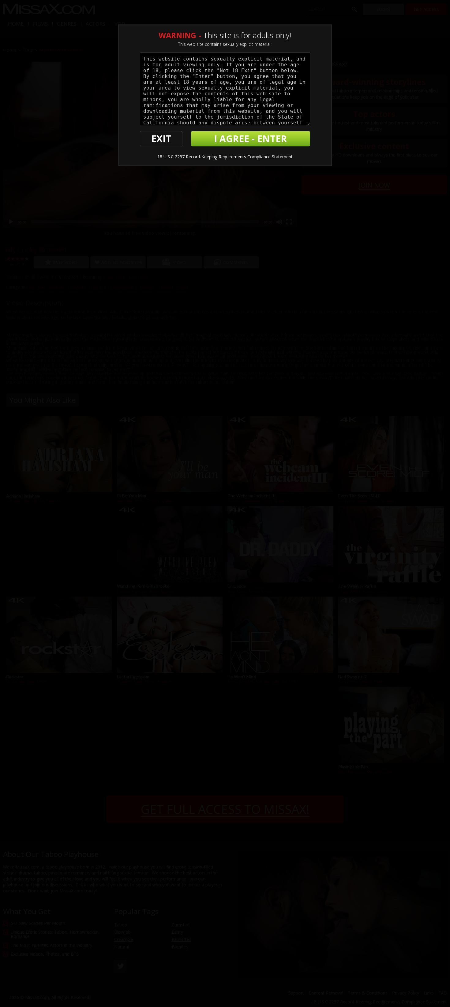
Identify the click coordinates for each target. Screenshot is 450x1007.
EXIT (161, 138)
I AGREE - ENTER (250, 138)
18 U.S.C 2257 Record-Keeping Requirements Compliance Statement (225, 157)
